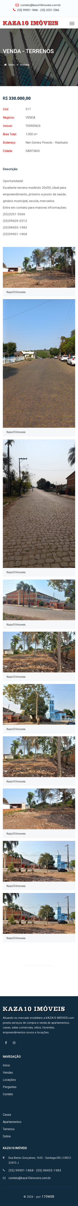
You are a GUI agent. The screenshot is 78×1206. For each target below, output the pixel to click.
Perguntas (9, 1087)
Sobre (7, 1136)
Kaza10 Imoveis (16, 292)
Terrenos (9, 1129)
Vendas (8, 1072)
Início (11, 64)
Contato (8, 1094)
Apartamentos (12, 1122)
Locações (9, 1080)
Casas (7, 1114)
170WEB (48, 1196)
